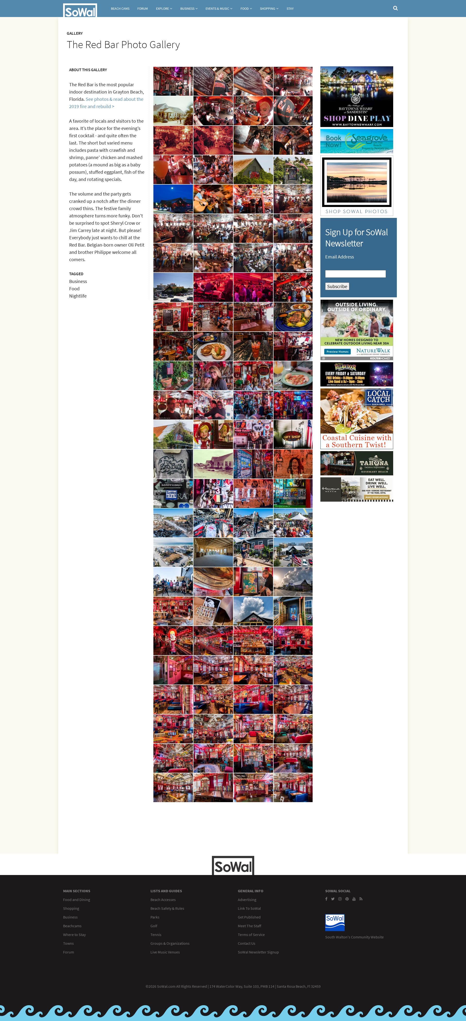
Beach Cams (120, 8)
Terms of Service (251, 934)
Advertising (247, 899)
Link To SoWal (249, 908)
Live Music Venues (165, 952)
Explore (162, 8)
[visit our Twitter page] (333, 898)
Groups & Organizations (170, 943)
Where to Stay (74, 934)
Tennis (155, 934)
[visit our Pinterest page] (347, 898)
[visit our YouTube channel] (354, 898)
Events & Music (217, 8)
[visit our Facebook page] (326, 898)
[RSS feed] (361, 898)
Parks (154, 917)
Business (187, 8)
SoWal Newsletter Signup (258, 952)
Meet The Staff (249, 925)
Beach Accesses (163, 899)
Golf (153, 925)
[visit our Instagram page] (340, 898)
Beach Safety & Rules (167, 908)
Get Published (249, 917)
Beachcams (72, 925)
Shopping (267, 8)
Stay (290, 8)
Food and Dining (76, 899)
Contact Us (246, 943)
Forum (142, 8)
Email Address (339, 257)
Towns (68, 943)
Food (245, 8)
